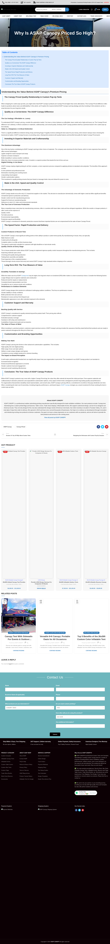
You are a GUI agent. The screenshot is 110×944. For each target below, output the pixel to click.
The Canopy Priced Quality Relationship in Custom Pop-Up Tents (23, 60)
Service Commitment (43, 755)
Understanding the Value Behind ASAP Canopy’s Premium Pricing (26, 57)
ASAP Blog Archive (25, 773)
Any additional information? (65, 722)
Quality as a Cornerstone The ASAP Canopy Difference (20, 63)
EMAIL (105, 9)
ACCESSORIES (41, 586)
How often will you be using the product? (69, 713)
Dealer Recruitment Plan (44, 779)
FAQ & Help (23, 761)
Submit (55, 734)
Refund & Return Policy (26, 764)
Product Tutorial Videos (26, 776)
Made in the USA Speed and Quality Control (17, 69)
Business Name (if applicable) (14, 694)
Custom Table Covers (7, 764)
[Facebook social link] (98, 426)
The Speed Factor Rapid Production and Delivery (18, 72)
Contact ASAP (23, 758)
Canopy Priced (21, 426)
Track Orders (41, 761)
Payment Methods (43, 764)
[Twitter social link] (102, 426)
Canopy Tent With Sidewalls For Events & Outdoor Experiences (18, 638)
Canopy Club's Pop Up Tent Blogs (18, 632)
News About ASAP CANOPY (55, 28)
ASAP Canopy (65, 385)
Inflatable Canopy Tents (7, 758)
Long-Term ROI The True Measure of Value (17, 75)
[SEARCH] (67, 10)
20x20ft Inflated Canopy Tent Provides (14, 582)
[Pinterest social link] (106, 426)
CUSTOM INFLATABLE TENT (13, 584)
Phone (58, 694)
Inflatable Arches (5, 761)
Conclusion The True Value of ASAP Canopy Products (20, 84)
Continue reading (18, 650)
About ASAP (23, 755)
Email (58, 685)
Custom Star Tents (6, 767)
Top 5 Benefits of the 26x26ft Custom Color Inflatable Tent (91, 637)
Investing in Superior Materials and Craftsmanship (19, 66)
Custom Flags (5, 770)
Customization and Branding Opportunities (17, 81)
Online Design (42, 758)
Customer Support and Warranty (14, 78)
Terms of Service (24, 770)
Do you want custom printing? (66, 704)
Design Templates (43, 776)
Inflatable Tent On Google (27, 779)
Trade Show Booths (6, 773)
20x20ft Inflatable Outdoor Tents (68, 582)
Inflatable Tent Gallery (91, 632)
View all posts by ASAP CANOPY (55, 417)
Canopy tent (25, 275)
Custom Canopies (6, 755)
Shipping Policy (42, 767)
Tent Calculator (42, 773)
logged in (10, 664)
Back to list (55, 434)
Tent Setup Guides (43, 770)
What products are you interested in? (17, 704)
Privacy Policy (23, 767)
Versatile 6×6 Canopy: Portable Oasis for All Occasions (55, 637)
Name (7, 685)
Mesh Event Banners (7, 776)
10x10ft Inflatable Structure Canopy (96, 582)
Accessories (4, 779)
